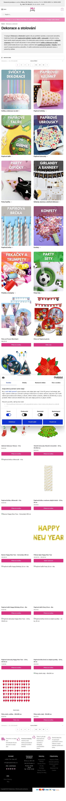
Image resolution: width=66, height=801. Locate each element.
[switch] (24, 414)
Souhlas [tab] (8, 382)
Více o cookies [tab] (56, 382)
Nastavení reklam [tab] (40, 382)
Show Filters (7, 57)
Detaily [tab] (24, 382)
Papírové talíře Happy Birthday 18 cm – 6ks (14, 607)
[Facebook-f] (14, 768)
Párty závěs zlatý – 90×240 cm (43, 714)
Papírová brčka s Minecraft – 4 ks (11, 500)
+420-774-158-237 (11, 759)
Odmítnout (12, 422)
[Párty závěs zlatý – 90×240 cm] (48, 692)
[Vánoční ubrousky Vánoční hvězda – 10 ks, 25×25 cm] (48, 369)
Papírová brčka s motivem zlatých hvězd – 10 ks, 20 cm (48, 501)
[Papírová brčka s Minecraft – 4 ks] (16, 478)
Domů (3, 23)
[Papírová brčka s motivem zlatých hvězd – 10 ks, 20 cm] (48, 478)
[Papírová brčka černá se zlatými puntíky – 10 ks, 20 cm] (48, 637)
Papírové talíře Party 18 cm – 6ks (43, 607)
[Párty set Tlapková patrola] (48, 317)
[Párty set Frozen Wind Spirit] (16, 317)
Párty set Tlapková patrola (41, 339)
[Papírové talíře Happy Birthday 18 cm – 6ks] (16, 585)
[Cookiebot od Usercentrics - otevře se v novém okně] (55, 377)
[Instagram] (12, 768)
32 (36, 65)
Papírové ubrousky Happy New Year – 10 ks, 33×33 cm (14, 660)
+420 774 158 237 (27, 4)
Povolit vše (53, 422)
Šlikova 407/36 (29, 761)
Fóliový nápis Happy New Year (43, 555)
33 (39, 65)
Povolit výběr (32, 422)
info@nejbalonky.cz (11, 762)
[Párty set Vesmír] (16, 369)
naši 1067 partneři (11, 391)
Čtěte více (48, 344)
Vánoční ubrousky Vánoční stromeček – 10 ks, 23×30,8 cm (47, 447)
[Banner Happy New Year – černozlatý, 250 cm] (16, 533)
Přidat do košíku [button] (16, 344)
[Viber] (8, 768)
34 (43, 65)
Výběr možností (48, 560)
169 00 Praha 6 (29, 763)
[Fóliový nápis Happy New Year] (48, 533)
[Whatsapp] (6, 768)
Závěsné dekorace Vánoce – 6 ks (11, 446)
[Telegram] (10, 768)
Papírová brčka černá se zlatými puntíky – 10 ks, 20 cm (48, 660)
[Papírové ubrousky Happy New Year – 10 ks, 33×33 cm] (16, 637)
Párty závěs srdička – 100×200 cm (11, 714)
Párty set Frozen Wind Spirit (9, 339)
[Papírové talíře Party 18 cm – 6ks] (48, 585)
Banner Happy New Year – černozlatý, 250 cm (15, 555)
